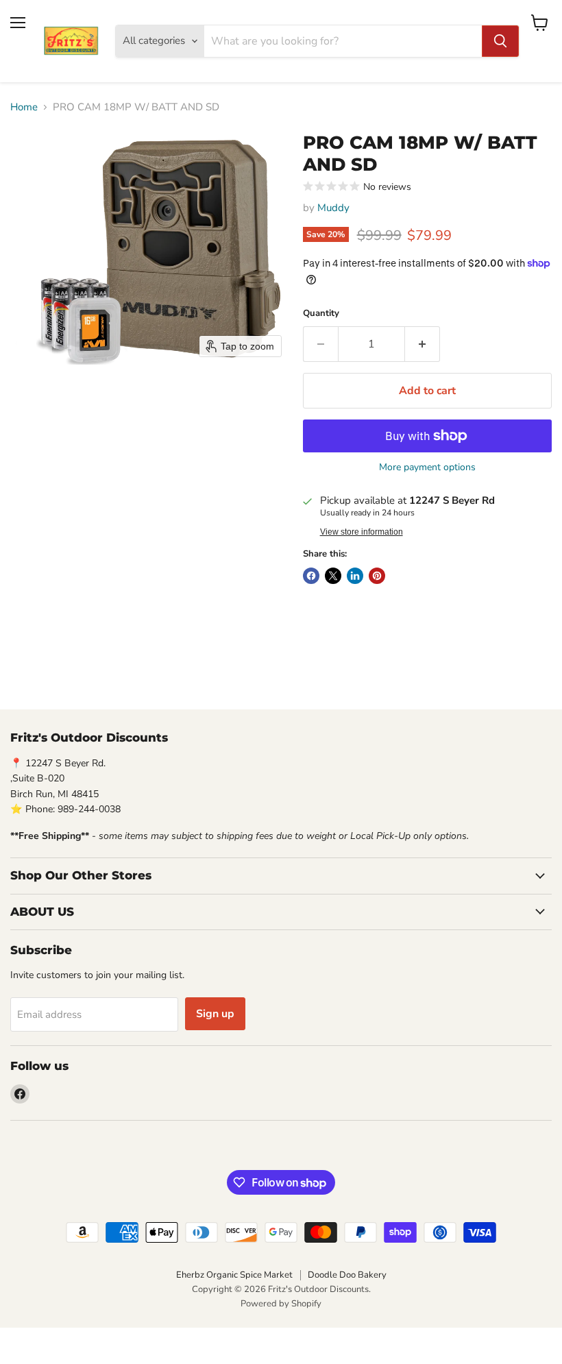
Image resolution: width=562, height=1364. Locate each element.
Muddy (333, 208)
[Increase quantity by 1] (422, 344)
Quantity (321, 313)
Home (24, 107)
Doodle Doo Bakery (347, 1275)
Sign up (215, 1013)
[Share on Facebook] (311, 576)
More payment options (427, 467)
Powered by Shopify (281, 1304)
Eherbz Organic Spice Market (234, 1275)
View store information (361, 532)
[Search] (500, 41)
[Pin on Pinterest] (377, 576)
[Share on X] (333, 576)
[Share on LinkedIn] (355, 576)
